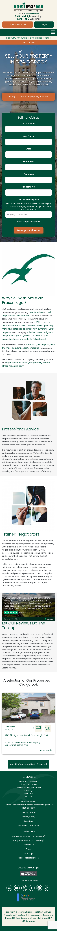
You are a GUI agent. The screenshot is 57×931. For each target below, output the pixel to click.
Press (28, 849)
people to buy (36, 312)
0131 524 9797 (19, 24)
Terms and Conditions (28, 825)
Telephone (28, 161)
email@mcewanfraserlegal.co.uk (37, 804)
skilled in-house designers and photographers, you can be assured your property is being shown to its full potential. (27, 336)
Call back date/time (28, 199)
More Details (46, 750)
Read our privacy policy (28, 221)
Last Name (28, 136)
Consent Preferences (28, 858)
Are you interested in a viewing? (28, 840)
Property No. (28, 187)
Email (29, 149)
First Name (28, 123)
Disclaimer (29, 821)
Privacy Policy (28, 816)
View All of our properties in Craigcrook (28, 764)
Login (44, 24)
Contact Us (28, 844)
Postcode (28, 174)
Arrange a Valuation (28, 230)
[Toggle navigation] (53, 32)
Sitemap (28, 853)
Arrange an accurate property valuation (28, 96)
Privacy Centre (29, 812)
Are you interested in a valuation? (28, 836)
